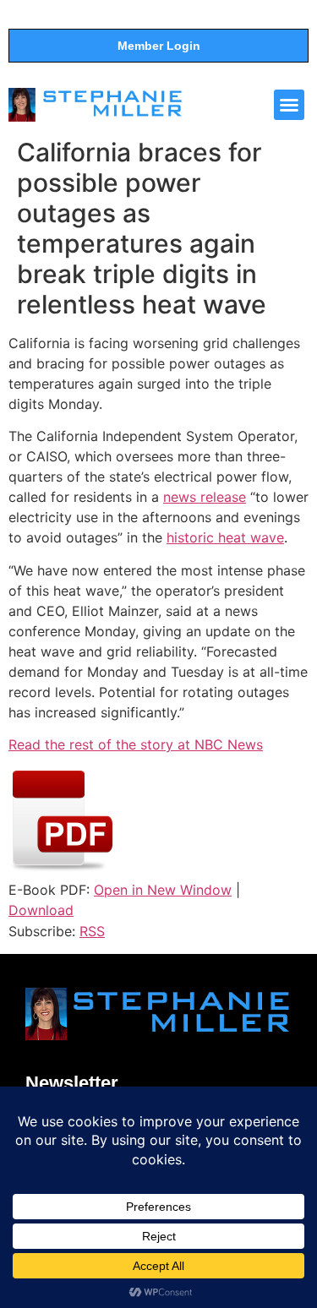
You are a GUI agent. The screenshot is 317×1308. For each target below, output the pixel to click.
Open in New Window (163, 889)
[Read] (62, 869)
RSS (92, 931)
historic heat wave (225, 537)
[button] (289, 105)
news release (204, 496)
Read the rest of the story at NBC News (135, 744)
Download (41, 910)
